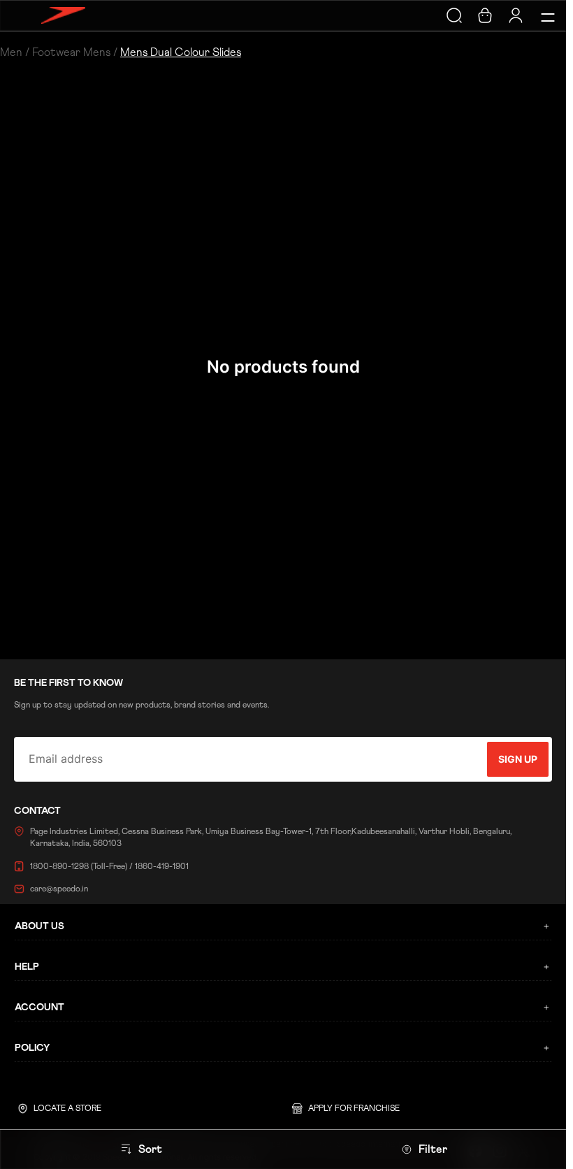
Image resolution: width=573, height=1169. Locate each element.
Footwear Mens (71, 52)
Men (11, 52)
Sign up (517, 759)
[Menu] (546, 15)
